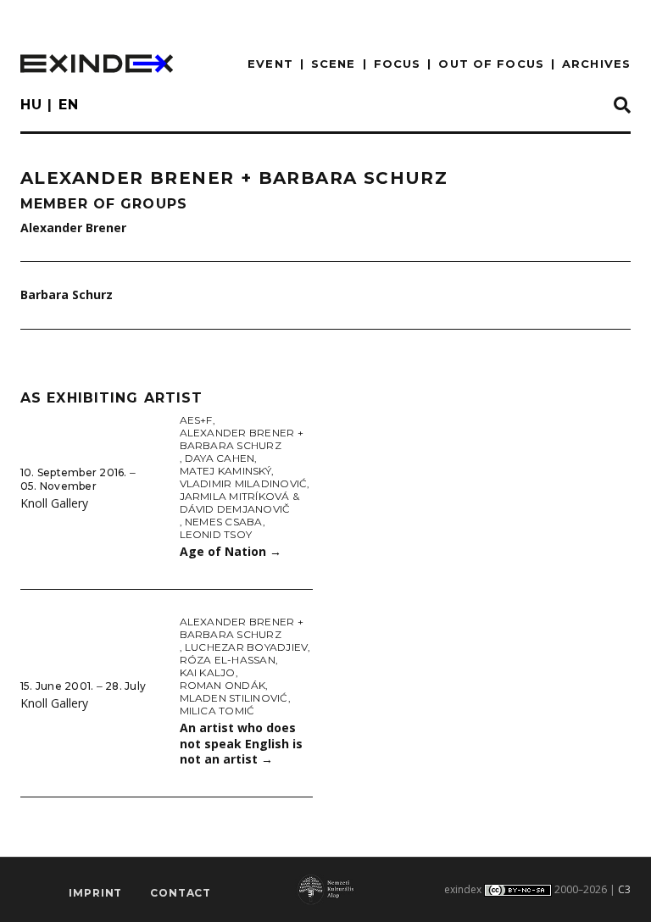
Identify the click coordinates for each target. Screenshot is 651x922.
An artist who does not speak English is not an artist (241, 743)
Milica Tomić (217, 710)
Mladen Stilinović (234, 698)
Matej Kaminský (225, 470)
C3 (624, 889)
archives (596, 63)
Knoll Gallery (54, 503)
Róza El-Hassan (227, 659)
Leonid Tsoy (216, 534)
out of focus (490, 63)
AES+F (196, 420)
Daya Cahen (219, 458)
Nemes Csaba (224, 521)
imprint (95, 892)
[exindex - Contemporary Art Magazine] (96, 63)
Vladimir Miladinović (244, 483)
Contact (180, 892)
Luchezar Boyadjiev (246, 647)
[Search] (622, 106)
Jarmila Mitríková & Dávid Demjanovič (240, 502)
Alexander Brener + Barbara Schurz (241, 439)
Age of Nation (230, 551)
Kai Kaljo (208, 672)
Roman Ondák (223, 685)
